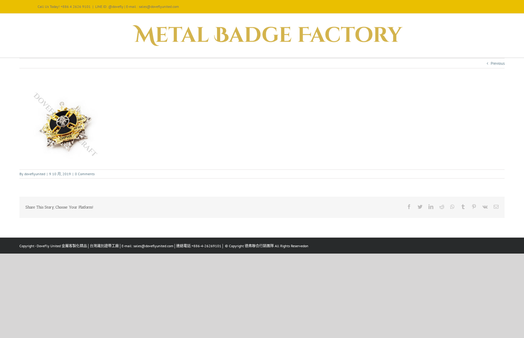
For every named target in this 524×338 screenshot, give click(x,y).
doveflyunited (34, 174)
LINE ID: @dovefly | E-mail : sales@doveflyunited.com (137, 6)
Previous (498, 63)
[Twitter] (420, 206)
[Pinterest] (474, 206)
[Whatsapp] (452, 206)
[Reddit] (441, 206)
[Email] (496, 206)
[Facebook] (409, 206)
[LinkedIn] (430, 206)
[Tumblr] (463, 206)
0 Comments (85, 174)
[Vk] (485, 206)
